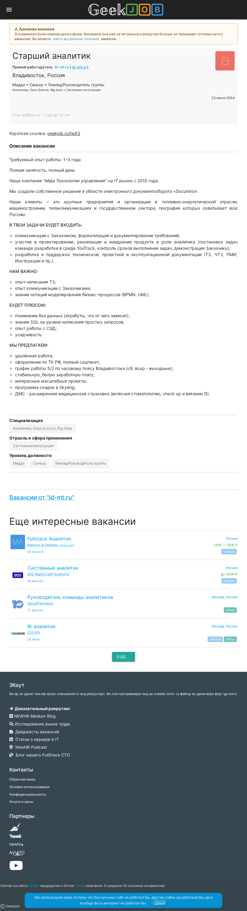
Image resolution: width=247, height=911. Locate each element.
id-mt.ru (79, 67)
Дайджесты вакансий (36, 731)
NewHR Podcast (30, 747)
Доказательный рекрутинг (41, 708)
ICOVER (33, 633)
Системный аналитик (53, 568)
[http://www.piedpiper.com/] (15, 828)
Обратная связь (22, 779)
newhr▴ (16, 844)
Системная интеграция (33, 445)
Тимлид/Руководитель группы (80, 463)
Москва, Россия (225, 597)
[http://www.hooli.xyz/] (15, 838)
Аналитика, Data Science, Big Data (42, 428)
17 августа (35, 610)
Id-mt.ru (62, 67)
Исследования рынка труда (41, 724)
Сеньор (39, 463)
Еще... (123, 656)
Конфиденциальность (27, 794)
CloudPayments (40, 603)
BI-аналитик (41, 626)
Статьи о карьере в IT (36, 739)
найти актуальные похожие (76, 39)
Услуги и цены (21, 802)
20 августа (35, 551)
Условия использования (29, 787)
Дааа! (160, 903)
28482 (34, 886)
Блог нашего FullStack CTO (41, 755)
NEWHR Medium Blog (34, 716)
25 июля (33, 639)
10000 (80, 886)
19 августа (35, 581)
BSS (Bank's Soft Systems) (48, 574)
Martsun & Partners (50, 545)
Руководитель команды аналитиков (70, 597)
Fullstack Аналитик (49, 539)
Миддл (18, 463)
